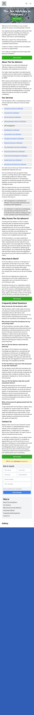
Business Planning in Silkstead (13, 143)
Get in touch (17, 19)
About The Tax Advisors (10, 502)
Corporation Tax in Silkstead (12, 134)
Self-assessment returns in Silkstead (15, 121)
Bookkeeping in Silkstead (11, 130)
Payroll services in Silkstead (12, 117)
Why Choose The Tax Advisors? (12, 508)
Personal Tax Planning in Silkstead (14, 151)
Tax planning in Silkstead (11, 113)
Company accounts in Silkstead (13, 108)
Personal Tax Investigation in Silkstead (15, 156)
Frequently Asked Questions (11, 513)
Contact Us (6, 516)
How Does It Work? (9, 510)
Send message (17, 492)
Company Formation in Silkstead (14, 138)
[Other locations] (26, 3)
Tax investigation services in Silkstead (15, 147)
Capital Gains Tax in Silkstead (13, 160)
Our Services (7, 505)
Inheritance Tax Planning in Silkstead (15, 164)
